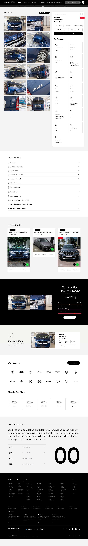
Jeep (39, 499)
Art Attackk (78, 535)
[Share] (82, 14)
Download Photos (43, 12)
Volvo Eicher (63, 500)
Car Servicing (20, 493)
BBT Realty (11, 496)
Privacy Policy (21, 535)
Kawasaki (40, 500)
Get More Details (69, 317)
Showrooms (20, 492)
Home (55, 14)
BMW (28, 490)
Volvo (62, 499)
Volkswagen (63, 497)
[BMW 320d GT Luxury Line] (18, 252)
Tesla (62, 493)
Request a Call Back (69, 33)
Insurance (20, 487)
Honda (39, 490)
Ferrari (39, 484)
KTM (51, 484)
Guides (19, 486)
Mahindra (51, 490)
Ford (39, 487)
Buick (28, 492)
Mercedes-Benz (53, 496)
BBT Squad (11, 492)
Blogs (19, 484)
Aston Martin (29, 484)
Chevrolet (29, 496)
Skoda (62, 490)
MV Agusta (52, 500)
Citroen (28, 499)
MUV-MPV (75, 489)
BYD (28, 493)
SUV (73, 493)
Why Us (10, 486)
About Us (10, 483)
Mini (50, 499)
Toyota (62, 495)
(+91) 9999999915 (25, 508)
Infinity (39, 496)
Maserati (51, 492)
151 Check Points (12, 495)
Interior (10, 12)
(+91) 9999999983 (12, 508)
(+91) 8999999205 (49, 508)
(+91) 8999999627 (37, 508)
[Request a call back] (24, 264)
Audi (28, 486)
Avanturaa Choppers (31, 487)
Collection (59, 14)
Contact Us (11, 487)
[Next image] (29, 252)
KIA (50, 483)
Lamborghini (52, 486)
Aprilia (28, 483)
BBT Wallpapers (12, 493)
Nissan (62, 483)
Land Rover (52, 487)
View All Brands (73, 362)
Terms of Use (35, 535)
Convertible (75, 484)
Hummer (39, 492)
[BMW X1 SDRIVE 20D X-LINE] (69, 252)
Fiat (39, 486)
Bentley (28, 489)
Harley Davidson (41, 489)
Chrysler (28, 497)
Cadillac (28, 495)
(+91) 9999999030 (73, 508)
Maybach (51, 493)
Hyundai (39, 493)
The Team (11, 484)
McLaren (51, 495)
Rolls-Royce (63, 487)
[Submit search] (79, 2)
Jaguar (39, 497)
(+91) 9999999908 (60, 508)
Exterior (5, 12)
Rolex (62, 486)
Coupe (74, 486)
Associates (11, 490)
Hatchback (75, 487)
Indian (39, 495)
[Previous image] (8, 252)
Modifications (20, 489)
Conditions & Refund (28, 535)
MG (50, 497)
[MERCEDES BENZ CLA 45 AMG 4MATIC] (44, 244)
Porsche (62, 484)
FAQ (19, 483)
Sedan (74, 490)
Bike (73, 483)
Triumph (62, 496)
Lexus (51, 489)
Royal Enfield (63, 489)
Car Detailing (20, 490)
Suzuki (62, 492)
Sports (74, 492)
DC (27, 500)
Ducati (39, 483)
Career (10, 489)
